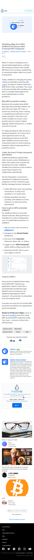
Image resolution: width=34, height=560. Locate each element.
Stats (3, 536)
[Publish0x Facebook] (3, 549)
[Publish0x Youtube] (30, 549)
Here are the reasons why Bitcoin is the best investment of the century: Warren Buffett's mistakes (15, 469)
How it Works (6, 526)
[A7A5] (17, 487)
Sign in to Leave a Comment (17, 511)
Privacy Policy (30, 553)
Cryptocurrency (7, 329)
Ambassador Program (8, 533)
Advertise (5, 539)
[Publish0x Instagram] (24, 549)
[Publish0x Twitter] (9, 549)
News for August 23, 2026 (9, 440)
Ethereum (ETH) (7, 332)
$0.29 (3, 56)
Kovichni (10, 501)
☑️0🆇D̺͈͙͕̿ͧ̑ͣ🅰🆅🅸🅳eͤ (13, 473)
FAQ (3, 529)
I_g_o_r (10, 442)
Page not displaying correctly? (17, 519)
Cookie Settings (6, 545)
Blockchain (18, 329)
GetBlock (6, 51)
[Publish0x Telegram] (14, 549)
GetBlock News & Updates (18, 51)
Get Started (28, 11)
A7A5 (3, 498)
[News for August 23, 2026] (17, 429)
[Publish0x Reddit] (19, 549)
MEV (27, 332)
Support (4, 542)
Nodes (18, 332)
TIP (18, 405)
